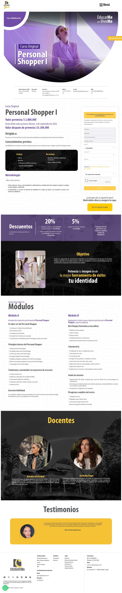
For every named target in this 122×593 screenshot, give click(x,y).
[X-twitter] (13, 577)
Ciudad (86, 152)
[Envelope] (4, 577)
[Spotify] (30, 577)
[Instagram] (8, 577)
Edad (86, 159)
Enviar (100, 188)
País (85, 144)
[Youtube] (26, 577)
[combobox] (100, 148)
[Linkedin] (21, 577)
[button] (5, 587)
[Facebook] (17, 577)
